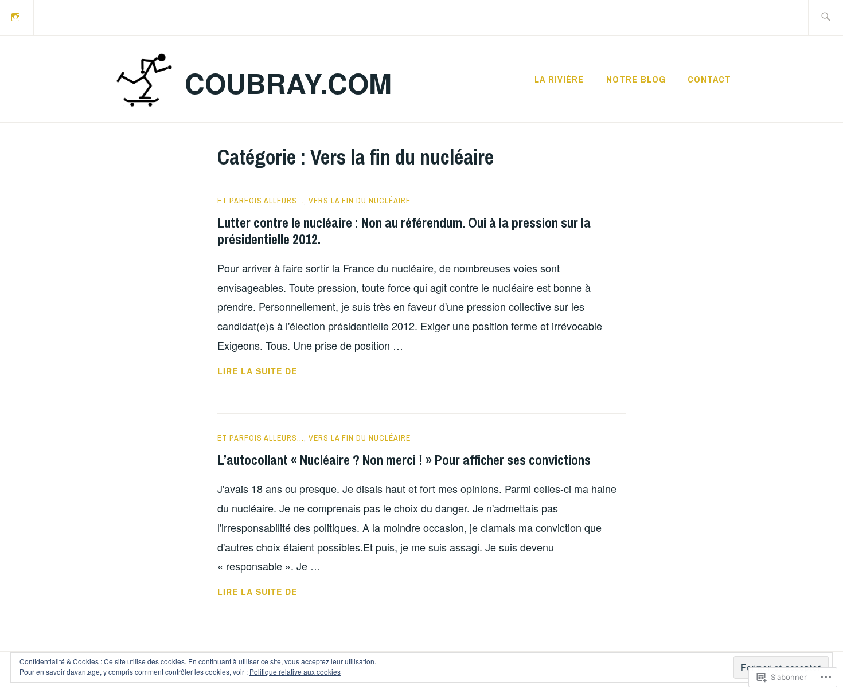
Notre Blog (636, 79)
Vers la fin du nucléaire (360, 200)
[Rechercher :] (825, 17)
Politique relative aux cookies (295, 671)
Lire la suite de (257, 371)
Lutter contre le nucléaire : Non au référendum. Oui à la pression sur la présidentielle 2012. (404, 230)
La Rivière (559, 79)
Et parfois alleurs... (260, 200)
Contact (709, 79)
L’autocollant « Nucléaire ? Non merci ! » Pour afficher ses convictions (404, 460)
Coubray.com (288, 83)
